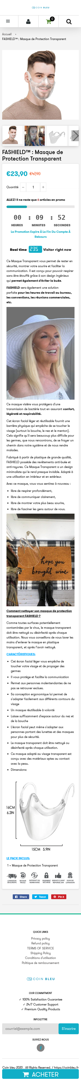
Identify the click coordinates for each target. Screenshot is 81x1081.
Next (75, 135)
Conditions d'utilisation (40, 958)
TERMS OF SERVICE (40, 948)
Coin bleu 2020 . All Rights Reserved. (26, 1067)
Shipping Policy (40, 953)
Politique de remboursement (40, 963)
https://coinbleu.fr (66, 1067)
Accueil (6, 34)
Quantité (12, 187)
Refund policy (40, 943)
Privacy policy (40, 938)
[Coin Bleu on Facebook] (40, 1048)
